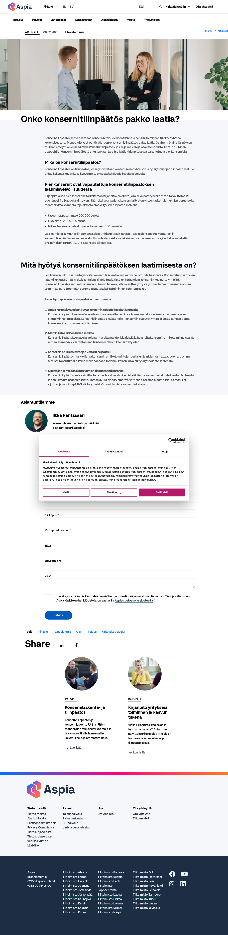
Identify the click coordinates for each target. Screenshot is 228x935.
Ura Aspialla (106, 814)
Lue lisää (75, 747)
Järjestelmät (58, 19)
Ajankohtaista (109, 19)
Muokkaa (112, 492)
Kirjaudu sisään (176, 7)
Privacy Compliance (40, 827)
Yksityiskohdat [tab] (114, 451)
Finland (48, 7)
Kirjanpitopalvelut (113, 632)
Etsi (141, 7)
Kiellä (66, 492)
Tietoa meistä (36, 814)
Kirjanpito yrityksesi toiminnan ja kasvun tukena (148, 712)
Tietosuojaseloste (39, 832)
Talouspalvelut (72, 814)
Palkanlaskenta (73, 818)
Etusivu (208, 31)
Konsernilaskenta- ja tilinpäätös (85, 710)
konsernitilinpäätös (102, 147)
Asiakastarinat (83, 19)
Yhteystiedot (152, 19)
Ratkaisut (17, 19)
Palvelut (37, 19)
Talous (92, 632)
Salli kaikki (162, 492)
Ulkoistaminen (74, 32)
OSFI (79, 632)
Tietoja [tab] (164, 451)
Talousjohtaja (62, 632)
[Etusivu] (20, 6)
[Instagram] (171, 885)
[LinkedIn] (183, 885)
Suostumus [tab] (63, 451)
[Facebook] (76, 645)
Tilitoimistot (141, 818)
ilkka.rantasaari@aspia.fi (69, 428)
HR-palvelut (70, 823)
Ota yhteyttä (204, 7)
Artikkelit (222, 31)
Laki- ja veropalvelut (76, 827)
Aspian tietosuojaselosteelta (134, 600)
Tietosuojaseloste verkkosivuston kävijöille (39, 841)
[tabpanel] (88, 704)
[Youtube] (184, 875)
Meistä (131, 19)
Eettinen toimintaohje (41, 823)
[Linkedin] (61, 645)
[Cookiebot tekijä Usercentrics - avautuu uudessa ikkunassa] (170, 440)
